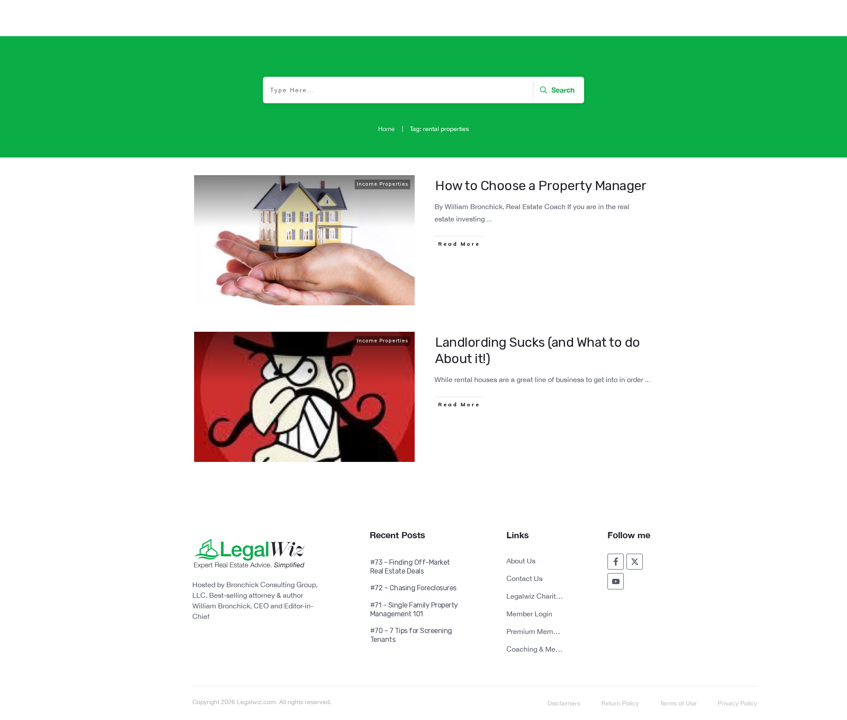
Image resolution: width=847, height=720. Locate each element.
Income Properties (382, 184)
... (489, 219)
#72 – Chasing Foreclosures (413, 588)
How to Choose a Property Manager (540, 186)
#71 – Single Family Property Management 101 (414, 609)
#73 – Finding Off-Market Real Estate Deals (410, 566)
